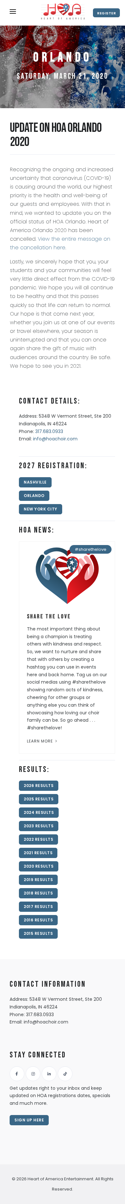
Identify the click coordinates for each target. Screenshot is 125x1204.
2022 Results (38, 839)
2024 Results (39, 812)
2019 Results (38, 879)
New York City (40, 509)
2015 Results (38, 933)
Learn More (40, 741)
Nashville (35, 482)
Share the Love (49, 616)
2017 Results (38, 906)
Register (106, 13)
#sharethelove (90, 549)
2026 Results (39, 785)
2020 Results (39, 866)
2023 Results (39, 826)
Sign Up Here (29, 1120)
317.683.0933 (49, 431)
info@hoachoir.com (55, 439)
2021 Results (38, 852)
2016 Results (38, 920)
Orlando (34, 495)
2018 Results (38, 893)
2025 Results (39, 799)
